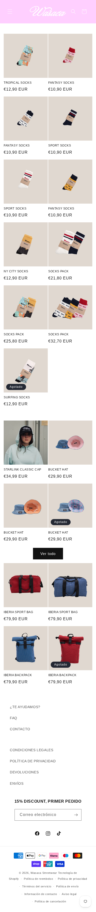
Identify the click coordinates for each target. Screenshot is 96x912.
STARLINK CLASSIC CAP (22, 469)
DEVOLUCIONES (24, 772)
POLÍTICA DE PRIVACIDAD (33, 761)
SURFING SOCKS (17, 397)
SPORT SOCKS (59, 145)
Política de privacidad (72, 878)
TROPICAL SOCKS (18, 82)
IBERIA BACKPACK (18, 675)
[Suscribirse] (75, 815)
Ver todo (48, 554)
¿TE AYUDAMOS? (25, 707)
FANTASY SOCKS (61, 82)
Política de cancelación (50, 901)
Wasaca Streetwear (44, 872)
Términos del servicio (36, 886)
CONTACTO (20, 729)
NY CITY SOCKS (16, 271)
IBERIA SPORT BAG (18, 612)
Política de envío (67, 886)
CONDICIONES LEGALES (31, 750)
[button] (9, 11)
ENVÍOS (17, 783)
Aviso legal (69, 894)
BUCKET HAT (58, 469)
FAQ (13, 718)
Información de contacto (40, 894)
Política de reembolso (38, 878)
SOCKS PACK (58, 271)
